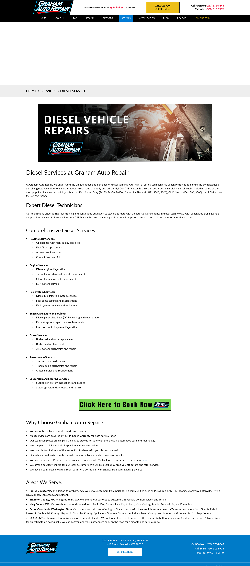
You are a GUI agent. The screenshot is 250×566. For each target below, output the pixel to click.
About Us (60, 18)
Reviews (181, 18)
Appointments (147, 18)
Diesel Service (73, 90)
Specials (90, 18)
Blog (166, 18)
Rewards (108, 18)
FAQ (75, 18)
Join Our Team (202, 18)
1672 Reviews (129, 7)
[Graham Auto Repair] (53, 7)
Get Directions (125, 551)
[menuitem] (43, 18)
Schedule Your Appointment (163, 7)
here (145, 460)
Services (126, 18)
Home (43, 18)
